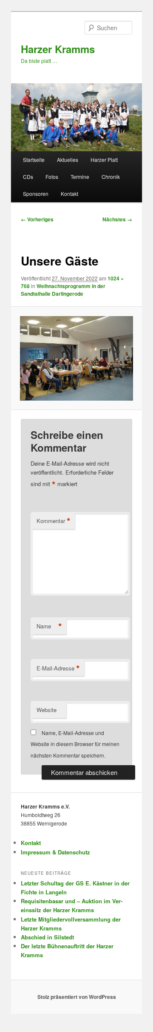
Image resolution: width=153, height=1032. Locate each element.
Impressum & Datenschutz (55, 852)
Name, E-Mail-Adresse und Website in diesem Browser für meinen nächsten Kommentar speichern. (75, 744)
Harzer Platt (104, 159)
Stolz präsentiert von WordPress (76, 997)
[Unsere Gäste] (76, 358)
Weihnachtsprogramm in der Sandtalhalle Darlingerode (63, 289)
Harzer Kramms (58, 49)
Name (49, 626)
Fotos (51, 176)
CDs (28, 176)
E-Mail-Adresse (58, 668)
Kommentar (54, 521)
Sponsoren (35, 193)
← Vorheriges (37, 219)
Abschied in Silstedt (47, 937)
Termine (80, 176)
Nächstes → (117, 219)
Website (47, 710)
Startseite (34, 159)
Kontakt (69, 193)
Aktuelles (67, 159)
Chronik (111, 176)
